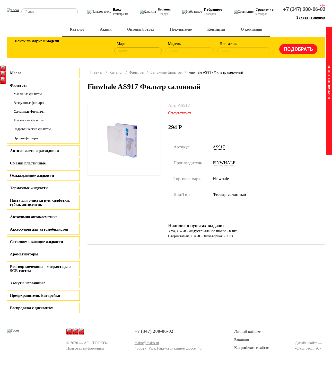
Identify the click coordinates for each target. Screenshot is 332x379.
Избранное (213, 9)
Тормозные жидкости (29, 188)
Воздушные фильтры (29, 103)
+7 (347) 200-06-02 (304, 9)
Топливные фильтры (29, 120)
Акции (106, 29)
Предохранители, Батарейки (35, 295)
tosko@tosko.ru (147, 343)
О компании (251, 29)
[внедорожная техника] (84, 48)
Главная (96, 72)
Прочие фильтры (26, 138)
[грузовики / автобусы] (52, 48)
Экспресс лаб (308, 348)
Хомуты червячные (27, 283)
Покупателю (181, 29)
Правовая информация (85, 348)
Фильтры (136, 72)
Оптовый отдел (140, 29)
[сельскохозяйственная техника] (68, 48)
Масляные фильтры (28, 94)
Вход (117, 9)
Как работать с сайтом (252, 348)
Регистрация (120, 14)
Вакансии (241, 340)
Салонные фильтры (29, 111)
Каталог (77, 29)
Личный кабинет (247, 332)
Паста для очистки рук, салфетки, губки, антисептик (40, 202)
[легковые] (21, 48)
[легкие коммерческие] (36, 48)
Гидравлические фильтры (32, 129)
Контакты (216, 29)
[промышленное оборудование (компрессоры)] (100, 48)
